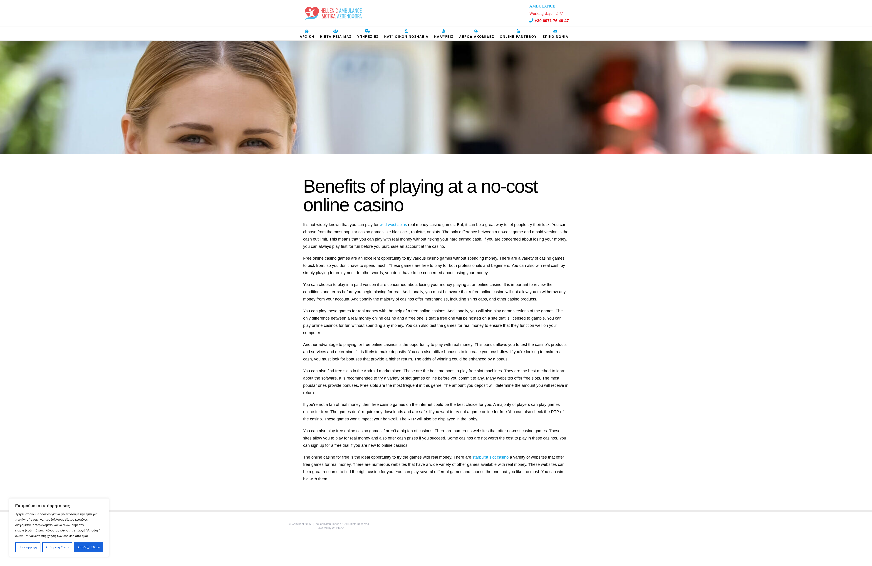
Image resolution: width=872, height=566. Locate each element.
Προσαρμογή (27, 547)
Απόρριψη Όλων (57, 547)
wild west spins (393, 224)
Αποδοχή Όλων (88, 547)
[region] (59, 527)
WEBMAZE (339, 528)
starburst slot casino (490, 457)
